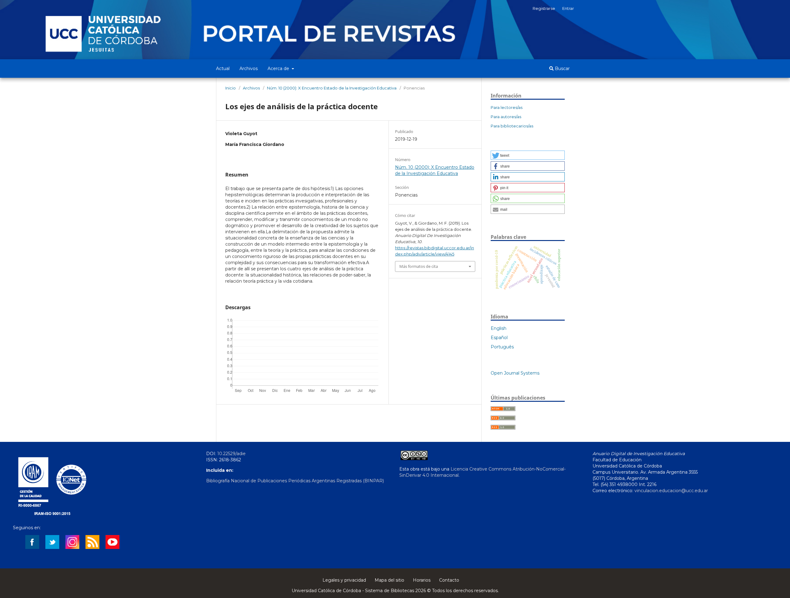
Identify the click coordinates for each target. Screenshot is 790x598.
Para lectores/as (506, 107)
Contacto (449, 580)
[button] (528, 155)
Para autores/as (506, 116)
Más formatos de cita (418, 266)
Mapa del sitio (389, 580)
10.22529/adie (231, 453)
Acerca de (279, 68)
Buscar (562, 68)
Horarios (421, 580)
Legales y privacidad (344, 580)
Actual (223, 68)
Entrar (568, 8)
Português (502, 347)
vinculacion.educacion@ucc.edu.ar (671, 490)
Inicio (230, 87)
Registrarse (544, 8)
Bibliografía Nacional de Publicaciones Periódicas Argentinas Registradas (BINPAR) (295, 481)
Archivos (248, 68)
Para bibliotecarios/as (512, 125)
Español (499, 337)
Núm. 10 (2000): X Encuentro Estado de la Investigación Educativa (332, 87)
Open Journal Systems (515, 373)
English (498, 328)
